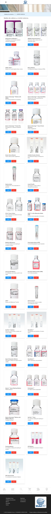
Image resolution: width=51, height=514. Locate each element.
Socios (38, 490)
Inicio (4, 490)
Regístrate (22, 498)
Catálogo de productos (9, 14)
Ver (8, 44)
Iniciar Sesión (23, 499)
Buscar (21, 490)
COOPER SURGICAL (21, 14)
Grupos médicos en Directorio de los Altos (38, 512)
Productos (13, 490)
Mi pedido (30, 490)
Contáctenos (46, 490)
